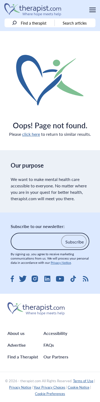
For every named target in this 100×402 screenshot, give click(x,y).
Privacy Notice (61, 262)
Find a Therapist (22, 357)
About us (16, 333)
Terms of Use (83, 380)
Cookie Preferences (50, 393)
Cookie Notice (78, 387)
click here (31, 134)
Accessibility (55, 333)
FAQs (48, 345)
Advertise (16, 345)
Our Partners (55, 357)
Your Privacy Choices (49, 387)
